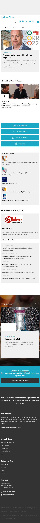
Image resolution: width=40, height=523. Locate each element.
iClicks (34, 508)
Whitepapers (8, 153)
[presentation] (34, 303)
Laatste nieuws (8, 240)
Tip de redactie (22, 125)
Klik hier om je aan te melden (20, 380)
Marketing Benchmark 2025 (10, 183)
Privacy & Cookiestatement (11, 515)
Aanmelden (4, 464)
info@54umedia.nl (8, 494)
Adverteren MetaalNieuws (10, 512)
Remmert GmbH (12, 339)
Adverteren (22, 144)
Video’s (3, 470)
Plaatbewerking (6, 445)
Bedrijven (4, 467)
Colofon (23, 512)
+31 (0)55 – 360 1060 (9, 492)
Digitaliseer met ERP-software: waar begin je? (16, 200)
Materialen (6, 52)
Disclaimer (25, 515)
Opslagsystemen (10, 336)
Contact (3, 473)
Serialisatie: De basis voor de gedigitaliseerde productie (18, 192)
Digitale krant (22, 131)
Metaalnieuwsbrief (21, 137)
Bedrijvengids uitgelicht (12, 211)
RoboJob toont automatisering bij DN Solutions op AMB (19, 278)
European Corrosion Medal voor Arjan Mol (18, 56)
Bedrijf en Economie (9, 269)
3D (2, 454)
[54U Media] (14, 226)
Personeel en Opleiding (10, 253)
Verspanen (5, 261)
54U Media (7, 228)
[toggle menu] (37, 21)
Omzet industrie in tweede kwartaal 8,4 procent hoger (18, 272)
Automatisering (7, 245)
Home (3, 28)
